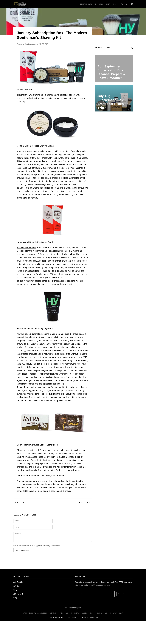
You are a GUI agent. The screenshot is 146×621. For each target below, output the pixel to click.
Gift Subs (16, 586)
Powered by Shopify (89, 617)
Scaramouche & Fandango (68, 334)
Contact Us (102, 613)
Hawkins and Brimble (26, 247)
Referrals (72, 617)
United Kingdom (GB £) (72, 608)
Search (53, 613)
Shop (15, 590)
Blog (15, 598)
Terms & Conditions (56, 617)
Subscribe (122, 594)
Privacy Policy (116, 613)
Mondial (20, 151)
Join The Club (18, 582)
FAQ (92, 613)
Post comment (22, 550)
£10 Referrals (18, 594)
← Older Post (19, 503)
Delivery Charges (79, 613)
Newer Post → (85, 503)
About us (64, 613)
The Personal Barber (33, 613)
